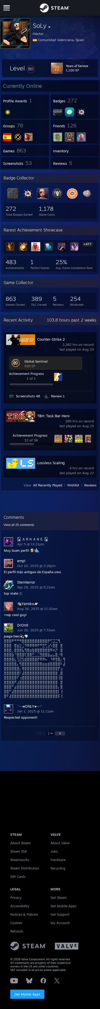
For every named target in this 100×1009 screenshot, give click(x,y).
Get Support (60, 914)
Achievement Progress (26, 374)
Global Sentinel (35, 361)
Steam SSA (18, 851)
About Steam (20, 843)
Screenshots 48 (28, 396)
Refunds (16, 931)
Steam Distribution (24, 868)
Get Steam (59, 897)
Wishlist (73, 485)
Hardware (58, 860)
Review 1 (58, 396)
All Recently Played (47, 485)
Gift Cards (18, 877)
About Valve (60, 843)
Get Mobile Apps (27, 994)
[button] (22, 68)
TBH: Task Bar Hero (53, 416)
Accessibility (19, 906)
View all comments (19, 525)
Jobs (54, 851)
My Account (60, 923)
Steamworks (19, 860)
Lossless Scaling (51, 463)
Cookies (16, 923)
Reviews (90, 485)
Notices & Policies (24, 914)
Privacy (15, 897)
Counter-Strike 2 (51, 339)
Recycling (58, 868)
